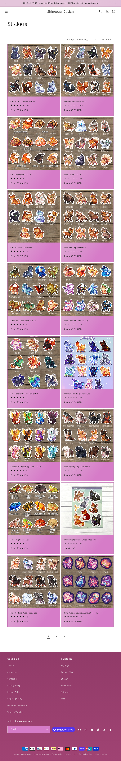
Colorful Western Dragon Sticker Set (25, 467)
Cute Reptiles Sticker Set (20, 175)
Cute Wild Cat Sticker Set (21, 247)
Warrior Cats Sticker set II (75, 101)
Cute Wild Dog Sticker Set (75, 247)
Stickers (65, 678)
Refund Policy (14, 692)
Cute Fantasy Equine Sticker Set (24, 394)
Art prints (65, 692)
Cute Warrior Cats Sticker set (22, 101)
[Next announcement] (115, 3)
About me (12, 672)
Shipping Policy (14, 698)
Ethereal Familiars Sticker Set (77, 394)
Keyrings (65, 665)
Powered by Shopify (41, 754)
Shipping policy (101, 754)
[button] (6, 11)
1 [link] (48, 636)
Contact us (12, 678)
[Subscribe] (47, 729)
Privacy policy (71, 754)
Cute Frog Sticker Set (19, 540)
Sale (63, 698)
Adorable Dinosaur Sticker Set (23, 321)
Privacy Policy (13, 685)
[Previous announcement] (6, 3)
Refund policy (57, 754)
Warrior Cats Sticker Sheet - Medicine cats (82, 540)
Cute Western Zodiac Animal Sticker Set (81, 613)
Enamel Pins (67, 672)
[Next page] (72, 636)
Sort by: (70, 39)
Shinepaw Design (27, 754)
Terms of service (85, 754)
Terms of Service (15, 712)
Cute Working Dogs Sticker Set (23, 613)
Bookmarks (66, 685)
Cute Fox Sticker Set (72, 175)
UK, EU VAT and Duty (17, 705)
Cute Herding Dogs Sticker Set (77, 467)
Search (10, 665)
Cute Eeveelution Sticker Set (76, 321)
